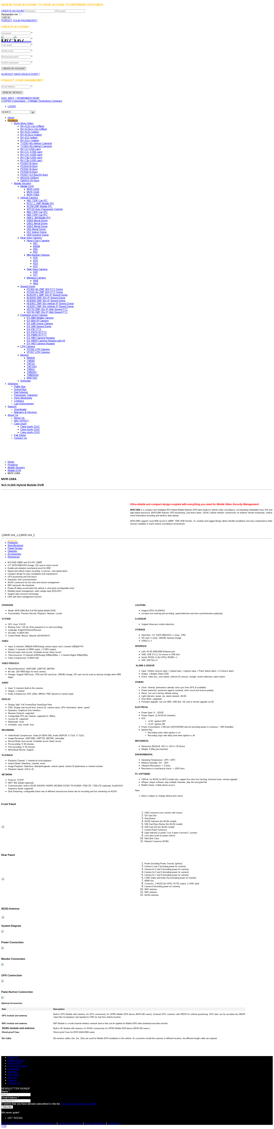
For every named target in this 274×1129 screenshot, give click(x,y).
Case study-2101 (30, 426)
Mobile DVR (27, 186)
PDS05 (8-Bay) (29, 169)
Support (12, 406)
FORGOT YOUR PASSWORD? (19, 20)
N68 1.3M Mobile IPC (39, 217)
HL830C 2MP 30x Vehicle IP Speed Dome (50, 303)
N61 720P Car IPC (37, 200)
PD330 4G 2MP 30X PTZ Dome (45, 292)
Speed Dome (27, 286)
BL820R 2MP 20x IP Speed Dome (46, 298)
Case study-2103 (30, 432)
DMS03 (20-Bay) (29, 180)
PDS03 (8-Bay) (29, 163)
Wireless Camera (36, 277)
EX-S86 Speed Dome (39, 326)
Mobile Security (22, 183)
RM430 (31, 358)
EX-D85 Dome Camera (40, 323)
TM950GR (33, 375)
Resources (14, 557)
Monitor (24, 355)
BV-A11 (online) (29, 137)
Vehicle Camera (29, 197)
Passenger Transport (26, 395)
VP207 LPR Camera (38, 352)
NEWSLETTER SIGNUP (15, 1088)
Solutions (13, 383)
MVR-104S (33, 189)
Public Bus (20, 386)
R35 (35, 257)
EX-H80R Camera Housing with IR (46, 340)
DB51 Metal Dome (37, 223)
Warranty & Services (25, 412)
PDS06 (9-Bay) (29, 172)
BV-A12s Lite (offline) (32, 126)
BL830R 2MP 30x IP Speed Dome (46, 300)
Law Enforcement (24, 403)
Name (5, 1091)
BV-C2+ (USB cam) (31, 152)
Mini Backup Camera (38, 255)
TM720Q (32, 366)
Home (11, 117)
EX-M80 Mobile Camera (40, 318)
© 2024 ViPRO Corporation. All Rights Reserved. (28, 1123)
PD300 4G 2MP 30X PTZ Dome (45, 289)
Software (25, 380)
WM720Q (32, 378)
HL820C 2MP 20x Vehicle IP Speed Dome (50, 306)
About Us (13, 415)
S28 (35, 272)
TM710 (31, 363)
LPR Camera (27, 346)
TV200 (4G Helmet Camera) (36, 143)
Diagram (12, 551)
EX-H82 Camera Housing (41, 343)
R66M (36, 246)
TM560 (31, 360)
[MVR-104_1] (6, 39)
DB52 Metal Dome (37, 226)
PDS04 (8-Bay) (29, 166)
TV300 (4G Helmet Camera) (36, 146)
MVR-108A (33, 195)
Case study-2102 (30, 429)
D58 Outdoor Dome (38, 235)
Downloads (20, 409)
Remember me (9, 14)
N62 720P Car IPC (37, 212)
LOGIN (12, 106)
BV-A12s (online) (29, 132)
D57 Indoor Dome (37, 232)
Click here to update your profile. (79, 1103)
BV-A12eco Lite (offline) (33, 129)
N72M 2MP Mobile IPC (39, 206)
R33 (35, 263)
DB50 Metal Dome (37, 220)
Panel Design (15, 548)
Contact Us (20, 438)
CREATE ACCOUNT (13, 11)
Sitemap (12, 1077)
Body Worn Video (23, 123)
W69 (35, 280)
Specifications (15, 545)
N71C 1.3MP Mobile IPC (40, 203)
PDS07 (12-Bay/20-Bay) (34, 175)
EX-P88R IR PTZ (37, 335)
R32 (35, 266)
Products (13, 120)
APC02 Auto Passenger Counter (45, 209)
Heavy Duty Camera (38, 240)
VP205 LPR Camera (38, 349)
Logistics (19, 400)
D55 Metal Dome (36, 229)
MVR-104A (33, 192)
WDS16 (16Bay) (29, 177)
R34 (35, 260)
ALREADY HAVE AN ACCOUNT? (20, 74)
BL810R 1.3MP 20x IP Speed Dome (47, 295)
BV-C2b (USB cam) (31, 160)
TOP (4, 1126)
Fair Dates (20, 435)
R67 (35, 243)
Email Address (10, 1097)
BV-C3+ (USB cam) (31, 154)
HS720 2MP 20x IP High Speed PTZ (47, 309)
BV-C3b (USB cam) (31, 157)
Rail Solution (21, 392)
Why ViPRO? (21, 421)
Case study (20, 423)
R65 (35, 249)
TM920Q (32, 372)
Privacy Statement (94, 1123)
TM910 (31, 369)
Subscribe (7, 1107)
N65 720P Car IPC (37, 215)
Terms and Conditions (70, 1123)
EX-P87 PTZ (34, 329)
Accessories (14, 554)
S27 (35, 275)
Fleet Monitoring (23, 398)
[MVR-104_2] (19, 39)
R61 (35, 252)
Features (13, 542)
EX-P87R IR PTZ (37, 332)
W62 (35, 283)
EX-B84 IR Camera (38, 320)
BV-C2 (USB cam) (30, 149)
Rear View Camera (31, 237)
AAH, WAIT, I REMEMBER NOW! (20, 98)
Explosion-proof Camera (33, 315)
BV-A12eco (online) (31, 134)
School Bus (20, 389)
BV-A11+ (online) (29, 140)
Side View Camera (37, 269)
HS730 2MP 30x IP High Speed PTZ (47, 312)
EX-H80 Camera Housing (41, 338)
